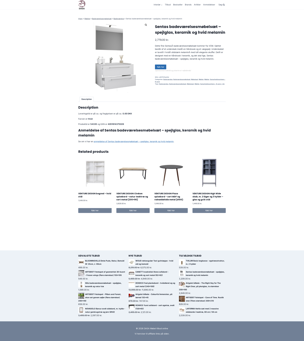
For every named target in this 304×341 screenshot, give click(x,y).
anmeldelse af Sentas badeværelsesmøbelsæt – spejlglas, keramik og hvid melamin (134, 141)
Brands (188, 4)
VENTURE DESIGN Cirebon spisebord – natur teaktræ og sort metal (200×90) (132, 196)
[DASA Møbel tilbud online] (81, 4)
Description (86, 99)
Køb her (160, 67)
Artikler (197, 4)
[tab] (87, 99)
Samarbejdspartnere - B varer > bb (212, 84)
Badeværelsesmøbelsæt (102, 19)
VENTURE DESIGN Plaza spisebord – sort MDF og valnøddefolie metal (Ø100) (168, 196)
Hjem (80, 19)
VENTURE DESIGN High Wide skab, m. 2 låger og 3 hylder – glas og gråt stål (207, 196)
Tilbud (168, 4)
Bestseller (178, 4)
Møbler (87, 19)
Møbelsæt (194, 79)
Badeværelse (119, 19)
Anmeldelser (209, 4)
